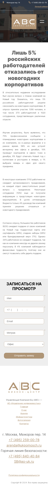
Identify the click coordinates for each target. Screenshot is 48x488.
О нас (24, 410)
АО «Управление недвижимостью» (24, 403)
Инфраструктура (24, 417)
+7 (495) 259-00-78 (24, 440)
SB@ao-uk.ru (24, 461)
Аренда (24, 413)
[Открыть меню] (42, 21)
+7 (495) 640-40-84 (24, 456)
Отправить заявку (24, 355)
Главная (24, 406)
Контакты (24, 423)
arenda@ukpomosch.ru (24, 445)
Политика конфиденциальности (24, 475)
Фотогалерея (24, 420)
